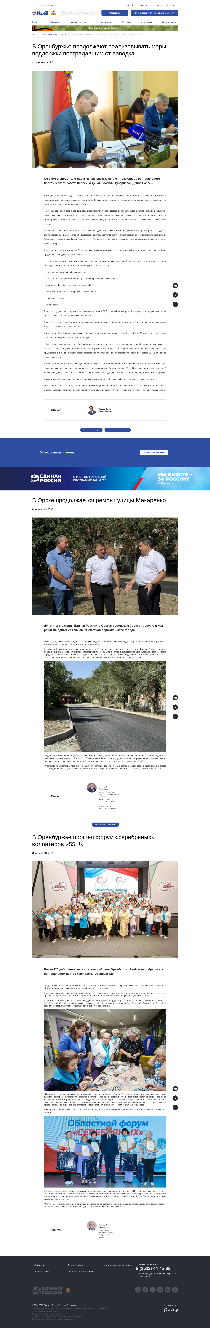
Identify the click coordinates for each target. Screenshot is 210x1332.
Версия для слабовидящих (166, 5)
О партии (35, 22)
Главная (35, 35)
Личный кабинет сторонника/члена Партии (154, 13)
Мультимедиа (146, 22)
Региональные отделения (117, 1265)
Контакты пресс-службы (81, 1271)
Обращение (114, 13)
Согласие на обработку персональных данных (52, 1319)
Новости (63, 35)
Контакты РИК (42, 1271)
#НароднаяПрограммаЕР (105, 825)
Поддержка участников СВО (105, 28)
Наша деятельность (78, 22)
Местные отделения (104, 22)
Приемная (126, 22)
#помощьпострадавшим (118, 430)
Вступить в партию (169, 22)
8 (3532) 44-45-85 (153, 1268)
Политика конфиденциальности (46, 1314)
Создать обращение (154, 452)
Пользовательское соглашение (45, 1312)
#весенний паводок (91, 430)
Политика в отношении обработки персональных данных (57, 1317)
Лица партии (55, 22)
